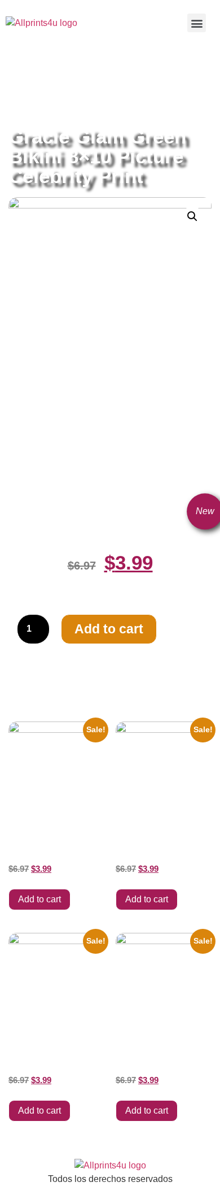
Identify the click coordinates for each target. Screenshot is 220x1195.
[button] (196, 23)
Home (19, 74)
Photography (62, 87)
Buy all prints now (70, 74)
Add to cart (108, 629)
